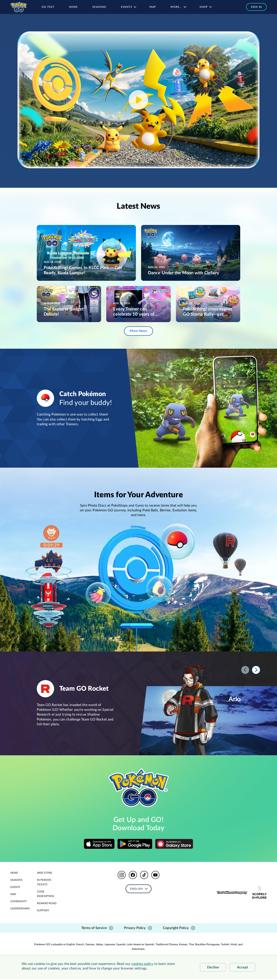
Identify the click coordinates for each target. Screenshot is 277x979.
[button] (254, 7)
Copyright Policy (176, 928)
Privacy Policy (135, 928)
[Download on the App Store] (99, 844)
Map (13, 894)
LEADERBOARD (20, 908)
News (14, 872)
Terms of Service (94, 928)
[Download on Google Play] (134, 844)
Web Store (44, 872)
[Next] (256, 669)
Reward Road (46, 903)
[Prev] (245, 669)
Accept (242, 967)
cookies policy (142, 964)
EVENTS (15, 887)
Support (43, 910)
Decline (213, 967)
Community (18, 901)
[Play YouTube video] (138, 100)
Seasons (16, 880)
